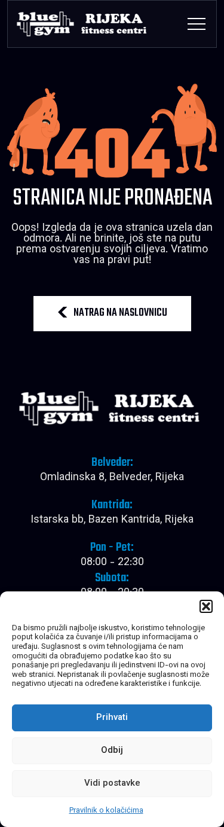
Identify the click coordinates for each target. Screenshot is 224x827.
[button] (206, 606)
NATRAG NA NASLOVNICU (120, 313)
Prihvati (112, 718)
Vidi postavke (112, 784)
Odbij (112, 751)
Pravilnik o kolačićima (106, 811)
